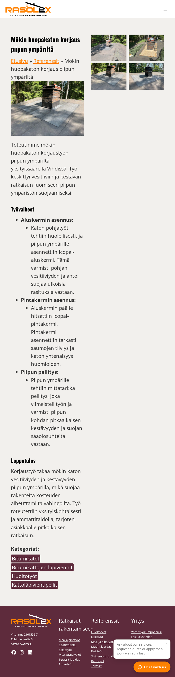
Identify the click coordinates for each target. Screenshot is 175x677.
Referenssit (46, 60)
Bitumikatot (25, 558)
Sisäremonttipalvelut (105, 656)
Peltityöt (97, 651)
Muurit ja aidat (101, 646)
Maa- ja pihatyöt (102, 642)
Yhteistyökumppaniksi (146, 632)
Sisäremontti (67, 645)
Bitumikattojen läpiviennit (42, 567)
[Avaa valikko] (165, 9)
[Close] (166, 643)
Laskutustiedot (141, 637)
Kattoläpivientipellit (34, 584)
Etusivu (19, 60)
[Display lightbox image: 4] (146, 76)
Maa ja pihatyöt (69, 640)
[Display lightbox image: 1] (108, 48)
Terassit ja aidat (69, 659)
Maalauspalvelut (70, 654)
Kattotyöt (65, 650)
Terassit (96, 666)
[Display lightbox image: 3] (108, 76)
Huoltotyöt (24, 576)
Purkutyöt (66, 664)
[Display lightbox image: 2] (146, 48)
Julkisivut (97, 637)
